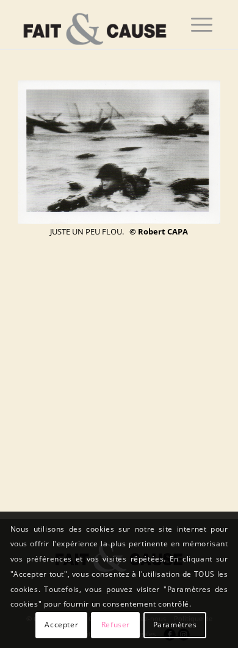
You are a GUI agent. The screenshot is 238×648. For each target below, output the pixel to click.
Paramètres (175, 624)
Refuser (115, 624)
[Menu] (201, 24)
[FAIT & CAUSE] (98, 24)
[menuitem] (201, 24)
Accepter (61, 624)
